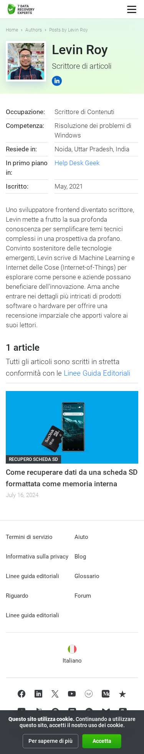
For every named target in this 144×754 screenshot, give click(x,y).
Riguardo (17, 595)
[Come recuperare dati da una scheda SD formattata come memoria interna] (72, 427)
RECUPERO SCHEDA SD (33, 459)
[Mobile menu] (131, 9)
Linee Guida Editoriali (97, 373)
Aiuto (81, 537)
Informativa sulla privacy (37, 556)
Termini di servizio (29, 537)
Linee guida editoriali (32, 576)
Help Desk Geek (77, 163)
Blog (80, 556)
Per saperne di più (50, 741)
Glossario (86, 576)
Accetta (102, 741)
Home (12, 30)
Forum (82, 595)
